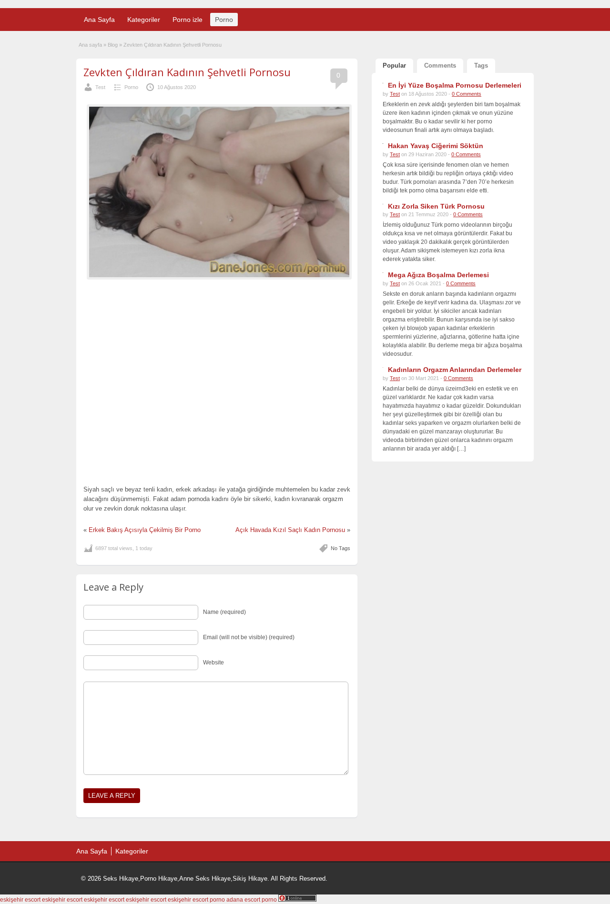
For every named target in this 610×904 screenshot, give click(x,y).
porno (217, 899)
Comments (440, 65)
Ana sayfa (90, 45)
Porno (224, 19)
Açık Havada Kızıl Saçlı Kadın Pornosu (290, 529)
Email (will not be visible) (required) (249, 637)
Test (100, 87)
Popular (394, 65)
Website (213, 662)
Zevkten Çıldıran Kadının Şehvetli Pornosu (187, 72)
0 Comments (466, 94)
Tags (481, 65)
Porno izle (188, 19)
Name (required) (224, 612)
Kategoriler (143, 19)
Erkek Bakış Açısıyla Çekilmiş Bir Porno (145, 529)
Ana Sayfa (99, 19)
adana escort (243, 899)
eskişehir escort (20, 899)
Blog (113, 45)
